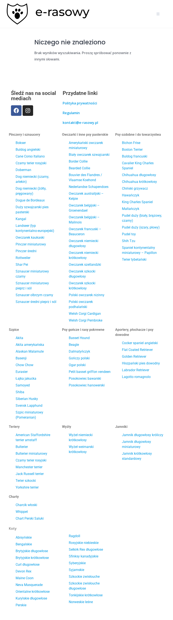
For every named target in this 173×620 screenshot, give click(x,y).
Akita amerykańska (30, 345)
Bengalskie (24, 544)
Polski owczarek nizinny (86, 295)
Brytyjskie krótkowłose (32, 558)
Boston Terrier (132, 150)
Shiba (20, 392)
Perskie (21, 605)
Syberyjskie (77, 563)
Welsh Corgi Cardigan (85, 314)
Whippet (22, 512)
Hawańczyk (130, 195)
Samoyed (23, 385)
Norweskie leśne (81, 602)
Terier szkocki (26, 481)
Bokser (21, 143)
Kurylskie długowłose (31, 598)
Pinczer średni (26, 251)
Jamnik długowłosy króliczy (142, 435)
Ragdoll (74, 536)
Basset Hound (79, 338)
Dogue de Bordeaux (30, 200)
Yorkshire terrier (27, 487)
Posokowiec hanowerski (87, 385)
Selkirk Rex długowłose (86, 549)
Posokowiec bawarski (85, 378)
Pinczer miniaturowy (31, 244)
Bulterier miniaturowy (31, 454)
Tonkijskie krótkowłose (86, 595)
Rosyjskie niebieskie (84, 543)
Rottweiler (23, 258)
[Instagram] (28, 110)
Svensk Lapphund (29, 406)
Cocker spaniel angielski (140, 343)
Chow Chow (24, 365)
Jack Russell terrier (30, 474)
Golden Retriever (134, 356)
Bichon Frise (131, 143)
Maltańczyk (130, 209)
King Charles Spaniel (137, 202)
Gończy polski (79, 358)
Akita (19, 338)
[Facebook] (16, 110)
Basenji (21, 358)
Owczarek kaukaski (30, 237)
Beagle (74, 345)
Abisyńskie (24, 537)
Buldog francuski (134, 156)
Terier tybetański (134, 259)
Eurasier (22, 372)
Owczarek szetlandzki (85, 265)
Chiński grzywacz (135, 188)
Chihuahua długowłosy (139, 175)
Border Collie (78, 161)
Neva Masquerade (29, 585)
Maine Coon (25, 578)
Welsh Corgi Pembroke (85, 320)
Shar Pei (22, 265)
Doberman (23, 170)
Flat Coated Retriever (137, 350)
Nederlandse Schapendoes (88, 187)
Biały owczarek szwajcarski (89, 155)
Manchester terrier (29, 467)
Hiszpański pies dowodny (141, 363)
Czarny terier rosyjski (31, 163)
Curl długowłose (27, 565)
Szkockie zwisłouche (84, 577)
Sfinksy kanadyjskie (83, 556)
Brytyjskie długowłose (32, 551)
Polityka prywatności (80, 103)
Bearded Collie (79, 168)
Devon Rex (23, 571)
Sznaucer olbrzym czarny (34, 295)
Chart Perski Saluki (30, 518)
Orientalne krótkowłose (33, 592)
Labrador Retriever (135, 370)
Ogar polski (77, 365)
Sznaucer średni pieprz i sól (36, 302)
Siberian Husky (27, 399)
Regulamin (71, 113)
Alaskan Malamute (30, 351)
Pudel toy (129, 234)
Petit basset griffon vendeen (90, 372)
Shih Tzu (128, 241)
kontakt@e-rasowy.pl (80, 122)
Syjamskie (76, 570)
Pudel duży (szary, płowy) (141, 227)
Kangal (21, 219)
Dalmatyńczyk (79, 351)
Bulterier (22, 447)
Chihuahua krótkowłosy (139, 182)
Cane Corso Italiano (30, 156)
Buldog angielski (28, 150)
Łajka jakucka (26, 378)
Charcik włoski (26, 505)
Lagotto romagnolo (136, 377)
